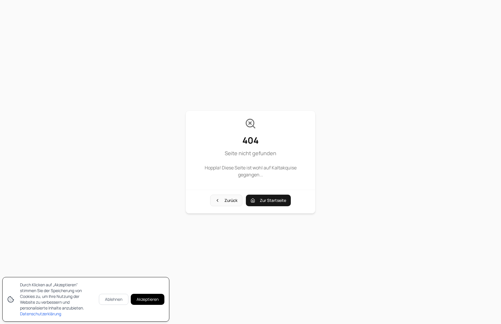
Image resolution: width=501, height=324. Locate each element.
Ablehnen (113, 299)
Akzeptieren (148, 299)
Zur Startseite (273, 200)
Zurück (230, 200)
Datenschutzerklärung (40, 313)
